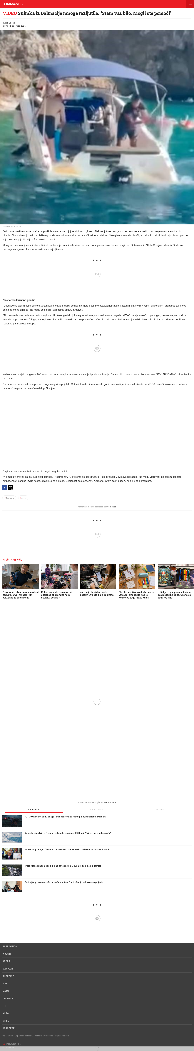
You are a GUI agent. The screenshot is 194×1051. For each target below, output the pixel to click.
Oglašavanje (7, 1036)
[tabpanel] (97, 855)
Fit (4, 1006)
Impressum (48, 1036)
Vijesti (6, 954)
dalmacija (9, 498)
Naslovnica (9, 946)
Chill (5, 1021)
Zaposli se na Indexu (24, 1036)
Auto (5, 1013)
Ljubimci (7, 998)
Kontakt (38, 1036)
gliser (23, 498)
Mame (6, 991)
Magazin (7, 969)
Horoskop (8, 1028)
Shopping (8, 976)
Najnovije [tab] (34, 809)
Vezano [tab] (160, 809)
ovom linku (111, 507)
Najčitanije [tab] (97, 809)
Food (5, 983)
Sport (6, 961)
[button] (190, 4)
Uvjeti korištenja (62, 1036)
